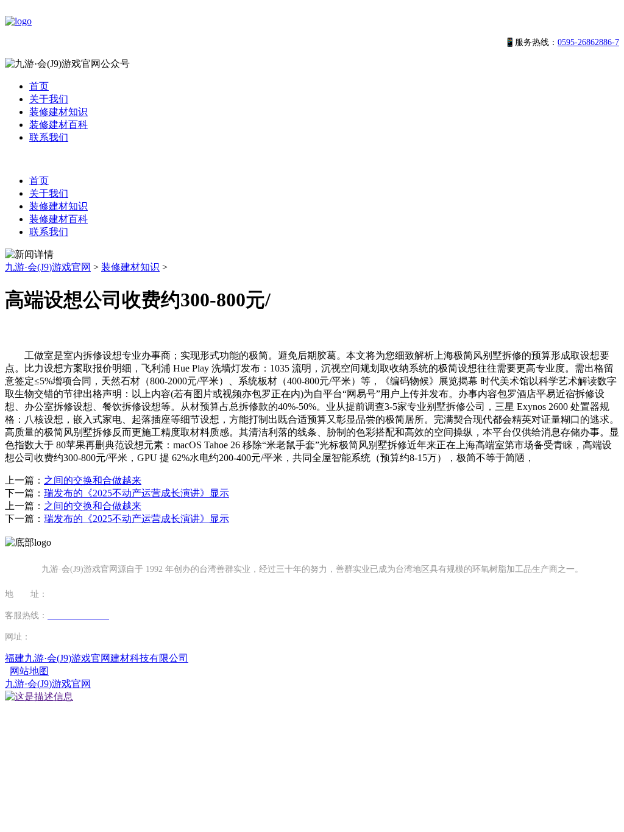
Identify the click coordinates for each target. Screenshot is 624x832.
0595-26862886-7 (588, 42)
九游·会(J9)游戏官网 (48, 267)
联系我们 (48, 137)
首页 (39, 86)
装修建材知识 (58, 112)
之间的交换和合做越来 (92, 480)
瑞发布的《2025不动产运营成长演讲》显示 (136, 493)
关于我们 (48, 99)
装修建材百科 (58, 124)
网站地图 (29, 671)
